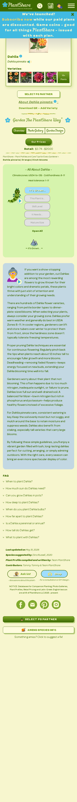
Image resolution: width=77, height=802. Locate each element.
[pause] (20, 201)
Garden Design (55, 130)
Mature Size (37, 222)
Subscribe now (17, 19)
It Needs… (37, 214)
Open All (37, 230)
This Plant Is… (37, 198)
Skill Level (37, 206)
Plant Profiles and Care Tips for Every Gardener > (37, 156)
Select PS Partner (39, 94)
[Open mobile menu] (71, 5)
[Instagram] (56, 604)
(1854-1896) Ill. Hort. (38, 50)
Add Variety (48, 108)
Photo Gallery (35, 130)
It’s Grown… (37, 190)
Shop (58, 573)
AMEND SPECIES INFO (42, 629)
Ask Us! (26, 574)
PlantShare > (9, 156)
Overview (19, 130)
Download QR (28, 108)
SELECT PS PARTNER (41, 619)
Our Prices (38, 141)
